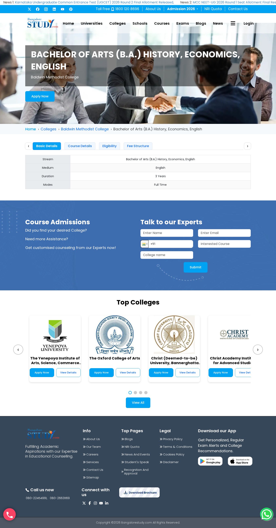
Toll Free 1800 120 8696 (117, 8)
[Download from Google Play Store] (210, 461)
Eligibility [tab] (109, 146)
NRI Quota (213, 8)
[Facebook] (38, 9)
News (218, 23)
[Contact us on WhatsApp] (266, 514)
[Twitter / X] (29, 9)
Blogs (201, 23)
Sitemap (92, 477)
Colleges (117, 23)
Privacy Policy (172, 439)
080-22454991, (36, 498)
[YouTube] (62, 9)
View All (138, 402)
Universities (91, 23)
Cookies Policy (173, 454)
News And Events (137, 454)
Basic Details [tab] (46, 146)
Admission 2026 (182, 9)
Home (68, 23)
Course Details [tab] (80, 146)
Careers (92, 454)
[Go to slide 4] (145, 392)
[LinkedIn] (54, 9)
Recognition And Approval (136, 471)
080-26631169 (60, 498)
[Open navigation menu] (233, 23)
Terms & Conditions (177, 447)
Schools (140, 23)
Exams (182, 23)
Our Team (93, 447)
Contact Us (238, 8)
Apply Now (39, 96)
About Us (153, 8)
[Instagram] (46, 9)
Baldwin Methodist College (85, 129)
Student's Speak (137, 462)
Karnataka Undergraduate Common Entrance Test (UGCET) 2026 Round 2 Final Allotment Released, (94, 2)
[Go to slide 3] (140, 392)
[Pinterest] (71, 9)
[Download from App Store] (240, 461)
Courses (162, 23)
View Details (68, 372)
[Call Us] (9, 514)
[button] (144, 244)
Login (249, 23)
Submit (195, 267)
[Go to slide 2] (135, 392)
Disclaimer (171, 462)
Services (92, 462)
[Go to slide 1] (130, 392)
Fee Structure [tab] (138, 146)
